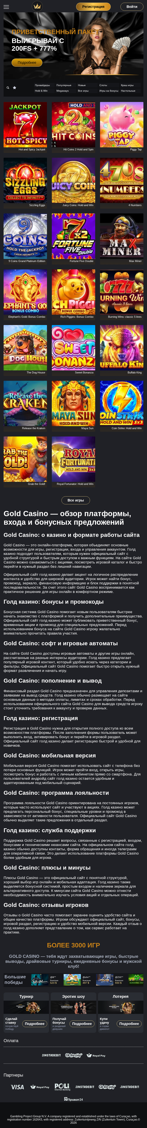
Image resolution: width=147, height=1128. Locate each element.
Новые (82, 85)
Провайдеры (42, 85)
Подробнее (27, 62)
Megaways (62, 90)
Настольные (128, 90)
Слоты (103, 85)
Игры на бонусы (108, 90)
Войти (132, 7)
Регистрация (93, 7)
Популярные (63, 85)
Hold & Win (41, 90)
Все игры (83, 90)
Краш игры (127, 85)
